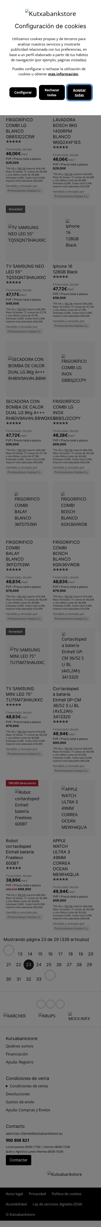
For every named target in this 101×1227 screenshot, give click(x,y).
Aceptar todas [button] (79, 92)
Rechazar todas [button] (52, 92)
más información (63, 74)
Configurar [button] (23, 92)
